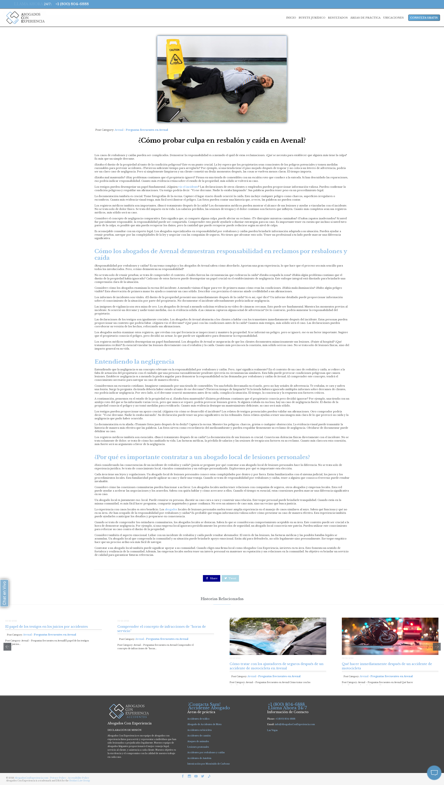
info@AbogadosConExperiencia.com (295, 724)
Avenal (119, 129)
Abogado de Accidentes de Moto (204, 724)
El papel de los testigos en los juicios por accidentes (46, 627)
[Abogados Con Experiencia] (24, 17)
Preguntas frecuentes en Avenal (147, 129)
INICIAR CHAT (417, 754)
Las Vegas (272, 730)
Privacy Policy (58, 777)
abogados (171, 509)
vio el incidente (188, 186)
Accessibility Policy (78, 777)
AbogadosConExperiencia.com (31, 777)
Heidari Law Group (79, 780)
